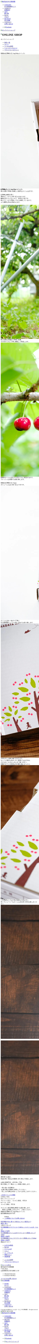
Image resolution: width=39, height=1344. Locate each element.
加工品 (6, 1247)
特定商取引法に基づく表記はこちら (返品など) (16, 1221)
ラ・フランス (8, 1253)
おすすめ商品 (8, 1245)
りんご (6, 1251)
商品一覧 (7, 42)
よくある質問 (8, 46)
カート (6, 44)
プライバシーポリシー (11, 50)
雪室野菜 (7, 1256)
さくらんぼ (8, 1249)
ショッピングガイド (10, 48)
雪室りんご (8, 1254)
